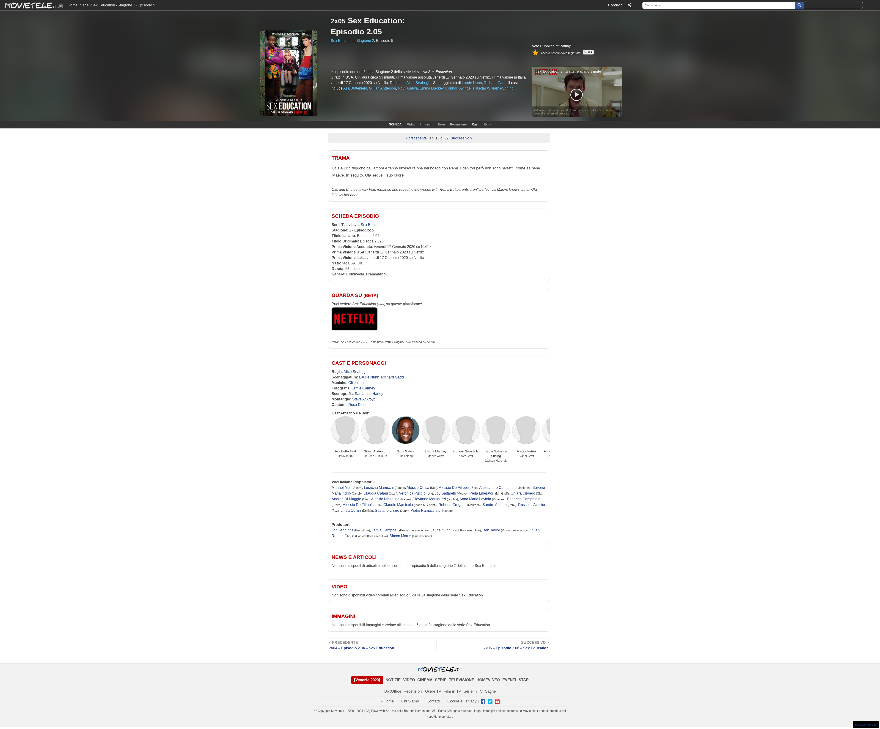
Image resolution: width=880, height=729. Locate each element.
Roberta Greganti (452, 505)
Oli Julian (356, 383)
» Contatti (431, 701)
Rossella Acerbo (531, 505)
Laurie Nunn (369, 377)
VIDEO (409, 680)
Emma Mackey (435, 451)
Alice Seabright (356, 372)
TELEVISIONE (461, 680)
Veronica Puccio (412, 493)
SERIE (440, 680)
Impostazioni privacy (866, 724)
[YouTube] (497, 701)
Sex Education (103, 5)
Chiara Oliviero (523, 493)
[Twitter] (490, 701)
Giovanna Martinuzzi (429, 499)
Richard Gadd (392, 377)
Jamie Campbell (385, 530)
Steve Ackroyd (364, 399)
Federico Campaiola (523, 499)
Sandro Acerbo (494, 505)
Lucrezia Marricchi (379, 488)
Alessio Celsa (418, 488)
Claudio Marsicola (398, 505)
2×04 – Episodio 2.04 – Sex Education (361, 645)
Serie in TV (473, 691)
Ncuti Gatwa (405, 451)
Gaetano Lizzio (387, 510)
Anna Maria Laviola (475, 499)
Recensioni (413, 691)
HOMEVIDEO (488, 680)
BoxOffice (392, 691)
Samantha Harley (369, 394)
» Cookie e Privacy (460, 701)
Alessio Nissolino (385, 499)
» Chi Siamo (408, 701)
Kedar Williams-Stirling (496, 453)
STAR (524, 680)
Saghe (490, 691)
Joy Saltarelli (445, 493)
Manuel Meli (342, 488)
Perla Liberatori (481, 493)
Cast (475, 124)
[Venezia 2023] (367, 680)
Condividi (616, 5)
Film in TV (452, 691)
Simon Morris (400, 536)
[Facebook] (483, 701)
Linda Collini (351, 510)
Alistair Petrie (526, 451)
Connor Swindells (465, 451)
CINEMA (424, 680)
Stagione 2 (126, 5)
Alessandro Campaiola (498, 488)
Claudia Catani (375, 493)
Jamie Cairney (363, 388)
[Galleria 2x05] (82, 56)
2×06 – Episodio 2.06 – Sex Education (516, 645)
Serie (84, 5)
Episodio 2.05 (356, 31)
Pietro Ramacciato (425, 510)
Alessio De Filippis (454, 488)
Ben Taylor (491, 530)
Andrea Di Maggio (346, 499)
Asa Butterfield (345, 451)
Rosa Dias (357, 405)
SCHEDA (395, 124)
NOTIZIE (393, 680)
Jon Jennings (342, 530)
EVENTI (509, 680)
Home (72, 5)
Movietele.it (28, 5)
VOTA (588, 52)
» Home (387, 701)
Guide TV (433, 691)
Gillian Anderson (375, 451)
